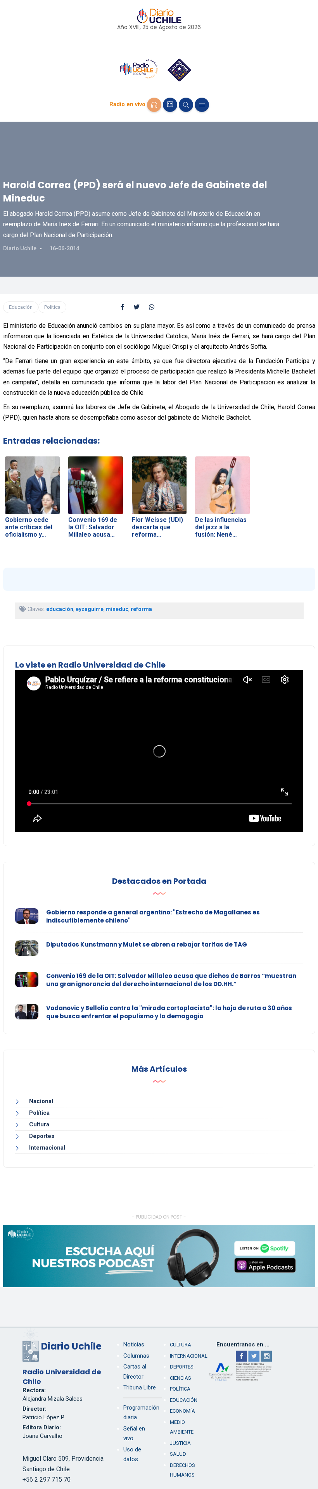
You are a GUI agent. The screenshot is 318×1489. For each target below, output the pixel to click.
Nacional (41, 1101)
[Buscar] (186, 105)
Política (52, 307)
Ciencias (180, 1378)
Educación (21, 307)
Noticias (133, 1344)
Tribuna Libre (139, 1387)
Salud (178, 1454)
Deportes (41, 1136)
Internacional (47, 1147)
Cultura (39, 1124)
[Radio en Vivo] (154, 105)
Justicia (180, 1443)
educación (59, 609)
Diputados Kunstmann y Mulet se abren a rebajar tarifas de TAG (146, 944)
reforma (141, 609)
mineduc (117, 609)
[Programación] (170, 105)
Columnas (136, 1355)
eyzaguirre (90, 609)
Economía (182, 1411)
